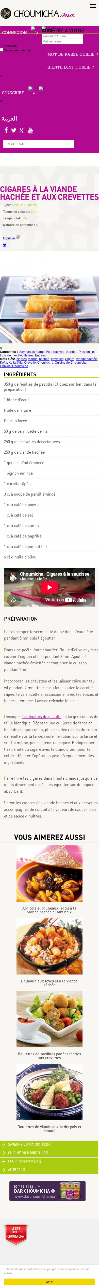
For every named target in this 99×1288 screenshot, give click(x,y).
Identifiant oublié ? (70, 67)
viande (33, 359)
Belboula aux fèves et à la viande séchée (49, 983)
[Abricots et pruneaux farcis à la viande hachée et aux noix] (49, 900)
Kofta (3, 362)
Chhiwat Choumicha (14, 366)
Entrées (40, 355)
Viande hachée (86, 359)
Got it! (49, 1282)
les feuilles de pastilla (41, 716)
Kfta (20, 362)
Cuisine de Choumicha (71, 362)
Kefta (12, 362)
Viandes (71, 352)
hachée (44, 359)
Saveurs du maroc (31, 352)
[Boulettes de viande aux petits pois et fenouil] (49, 1119)
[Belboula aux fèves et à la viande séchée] (49, 973)
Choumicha (45, 362)
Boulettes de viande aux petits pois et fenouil (49, 1129)
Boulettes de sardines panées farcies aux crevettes (49, 1056)
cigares (21, 359)
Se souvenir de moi (17, 50)
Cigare (69, 359)
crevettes (57, 359)
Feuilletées (26, 355)
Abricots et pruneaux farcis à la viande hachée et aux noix (49, 910)
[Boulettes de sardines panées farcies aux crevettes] (49, 1046)
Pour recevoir (55, 352)
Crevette (30, 362)
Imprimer (9, 238)
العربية (9, 118)
